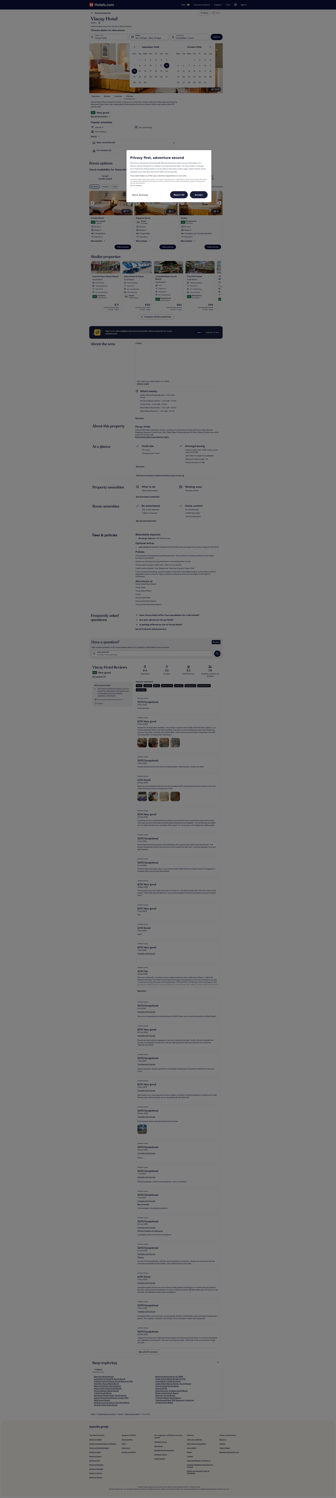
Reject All (179, 194)
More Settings (140, 194)
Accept (199, 194)
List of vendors (136, 185)
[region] (169, 176)
